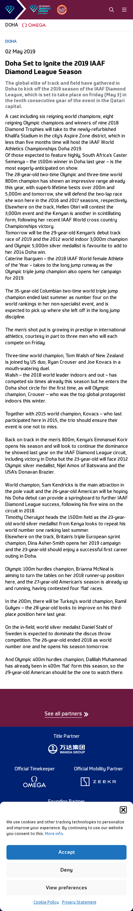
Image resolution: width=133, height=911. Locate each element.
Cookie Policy (46, 903)
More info (54, 834)
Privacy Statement (79, 903)
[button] (123, 810)
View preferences (66, 887)
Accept (66, 852)
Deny (66, 870)
